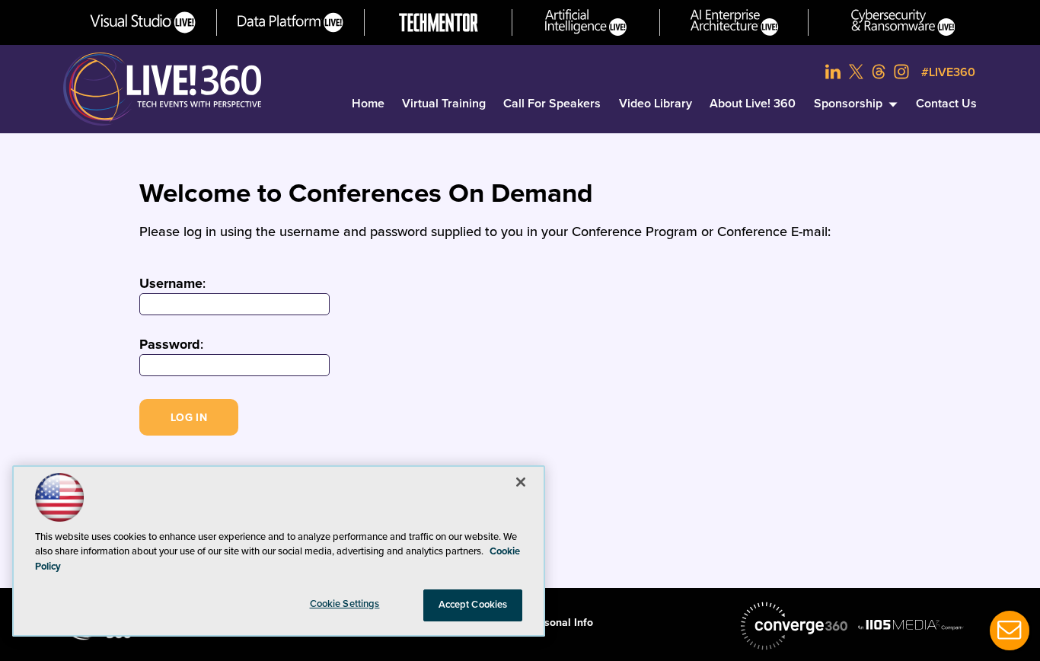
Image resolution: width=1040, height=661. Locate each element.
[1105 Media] (910, 624)
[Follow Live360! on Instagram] (901, 71)
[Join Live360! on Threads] (878, 71)
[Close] (521, 482)
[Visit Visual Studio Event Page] (143, 22)
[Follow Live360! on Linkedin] (833, 71)
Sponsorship (848, 103)
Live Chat (1009, 630)
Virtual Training (444, 103)
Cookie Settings (345, 604)
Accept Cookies (473, 605)
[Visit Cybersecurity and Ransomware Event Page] (903, 22)
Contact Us (946, 103)
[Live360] (162, 89)
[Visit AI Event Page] (586, 22)
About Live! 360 (753, 103)
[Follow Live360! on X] (855, 71)
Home (368, 103)
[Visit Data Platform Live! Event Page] (290, 22)
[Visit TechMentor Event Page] (438, 22)
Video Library (655, 103)
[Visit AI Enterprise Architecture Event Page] (734, 22)
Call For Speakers (552, 103)
